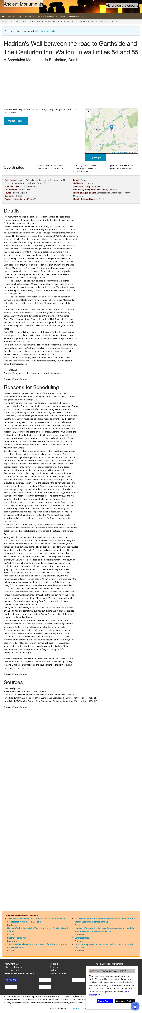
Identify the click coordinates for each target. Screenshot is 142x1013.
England (14, 22)
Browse (28, 16)
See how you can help (47, 31)
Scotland (54, 967)
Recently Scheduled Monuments (19, 973)
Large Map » (95, 157)
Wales (53, 970)
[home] (3, 16)
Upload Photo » (16, 120)
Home (4, 22)
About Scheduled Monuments (109, 963)
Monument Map (12, 963)
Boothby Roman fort (16, 938)
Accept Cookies (105, 1001)
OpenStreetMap (123, 152)
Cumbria (25, 22)
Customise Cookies (125, 1001)
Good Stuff (79, 1008)
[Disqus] (71, 794)
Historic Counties (58, 973)
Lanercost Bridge (82, 938)
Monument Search (13, 967)
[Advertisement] (71, 85)
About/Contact (75, 16)
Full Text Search (12, 970)
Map (19, 16)
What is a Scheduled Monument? (51, 16)
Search (11, 16)
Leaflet (113, 152)
